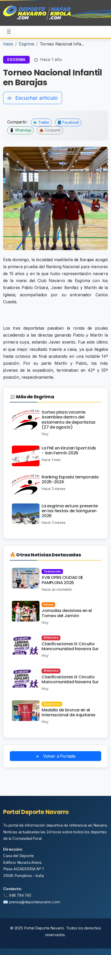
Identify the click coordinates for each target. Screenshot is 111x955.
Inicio (8, 43)
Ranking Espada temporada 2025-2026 (70, 479)
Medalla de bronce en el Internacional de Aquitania (68, 712)
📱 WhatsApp (20, 130)
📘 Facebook (68, 122)
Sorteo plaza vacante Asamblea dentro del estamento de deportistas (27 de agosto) (68, 419)
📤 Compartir (50, 130)
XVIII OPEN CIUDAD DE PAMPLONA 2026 (62, 579)
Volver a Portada (58, 756)
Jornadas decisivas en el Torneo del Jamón (67, 613)
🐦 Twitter (41, 122)
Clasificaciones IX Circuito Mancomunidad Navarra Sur (70, 646)
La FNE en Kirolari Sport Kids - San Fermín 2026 (69, 450)
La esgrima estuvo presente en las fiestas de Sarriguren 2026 (70, 511)
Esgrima (26, 43)
